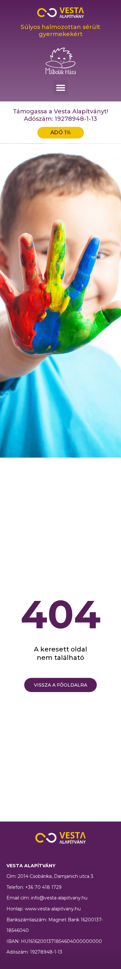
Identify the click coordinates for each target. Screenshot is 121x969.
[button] (60, 88)
